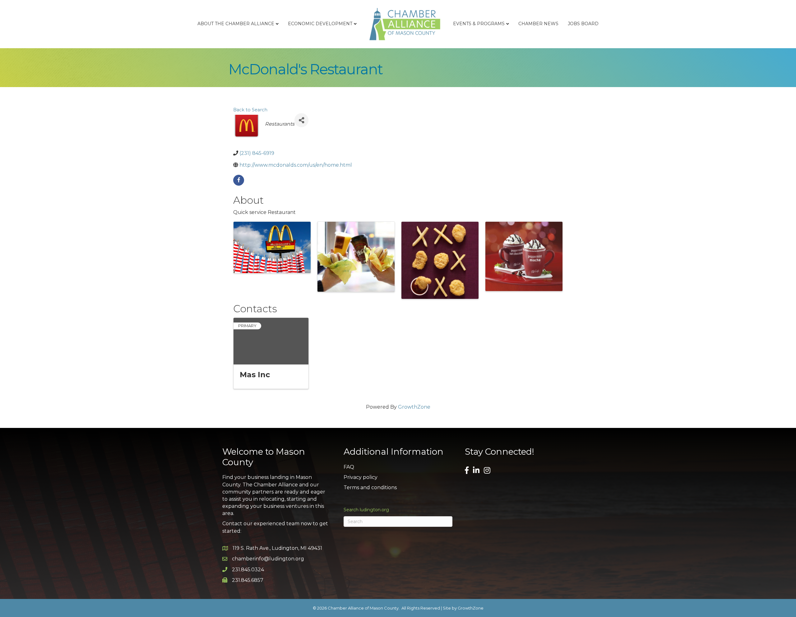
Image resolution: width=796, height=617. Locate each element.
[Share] (301, 120)
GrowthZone (414, 407)
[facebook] (238, 180)
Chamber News (538, 23)
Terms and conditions (370, 487)
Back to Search (250, 110)
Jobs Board (583, 23)
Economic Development (320, 23)
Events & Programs (479, 23)
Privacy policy (360, 477)
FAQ (349, 467)
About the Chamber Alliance (235, 23)
